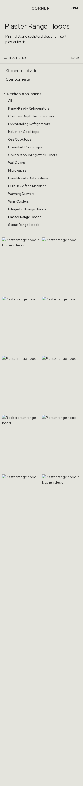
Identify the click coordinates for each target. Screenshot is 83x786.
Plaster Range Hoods (24, 217)
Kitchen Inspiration (23, 70)
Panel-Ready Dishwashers (28, 178)
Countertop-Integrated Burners (32, 155)
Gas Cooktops (19, 139)
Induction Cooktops (23, 132)
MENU (75, 8)
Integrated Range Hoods (27, 209)
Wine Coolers (18, 201)
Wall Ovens (16, 163)
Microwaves (17, 170)
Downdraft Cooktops (25, 147)
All (10, 101)
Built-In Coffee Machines (27, 186)
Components (18, 79)
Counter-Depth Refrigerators (31, 116)
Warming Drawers (21, 194)
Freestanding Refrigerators (29, 124)
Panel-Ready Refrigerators (29, 108)
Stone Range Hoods (23, 225)
